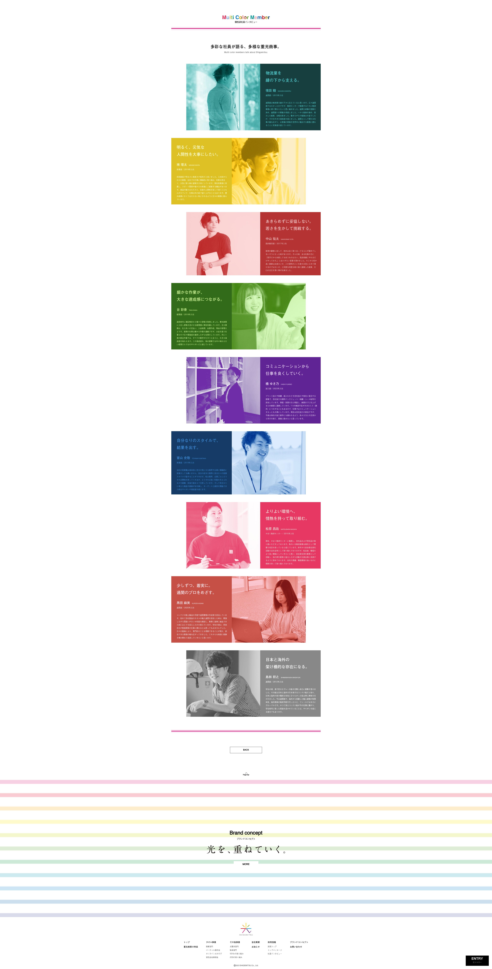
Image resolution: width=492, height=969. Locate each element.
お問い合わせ (296, 947)
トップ (187, 942)
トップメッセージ (275, 950)
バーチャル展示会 (213, 950)
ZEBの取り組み (236, 957)
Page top (246, 775)
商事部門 (209, 946)
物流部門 (233, 950)
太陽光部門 (234, 946)
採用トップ (272, 946)
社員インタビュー (275, 954)
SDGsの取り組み (237, 954)
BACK (246, 750)
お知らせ (256, 947)
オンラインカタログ (214, 954)
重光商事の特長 (191, 947)
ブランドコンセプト (299, 942)
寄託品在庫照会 (212, 957)
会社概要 (256, 942)
